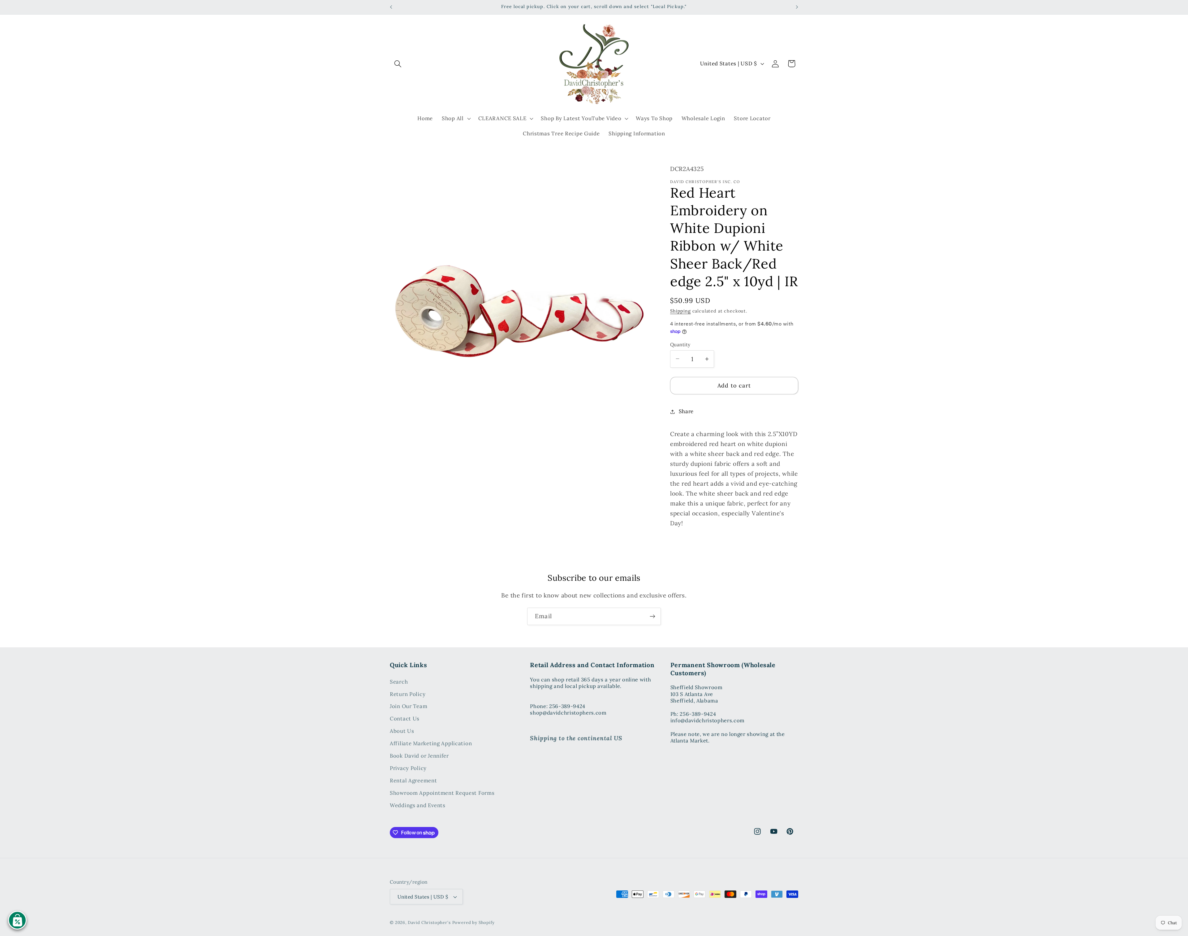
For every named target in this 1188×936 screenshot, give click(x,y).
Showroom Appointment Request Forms (442, 793)
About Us (402, 731)
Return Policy (407, 694)
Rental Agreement (413, 780)
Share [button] (686, 411)
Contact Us (405, 718)
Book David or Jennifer (419, 756)
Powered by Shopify (473, 922)
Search (399, 681)
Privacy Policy (408, 768)
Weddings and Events (418, 805)
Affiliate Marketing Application (431, 743)
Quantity (680, 344)
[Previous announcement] (391, 7)
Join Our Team (408, 706)
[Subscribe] (652, 616)
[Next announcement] (797, 7)
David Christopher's (429, 922)
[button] (398, 63)
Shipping (680, 311)
